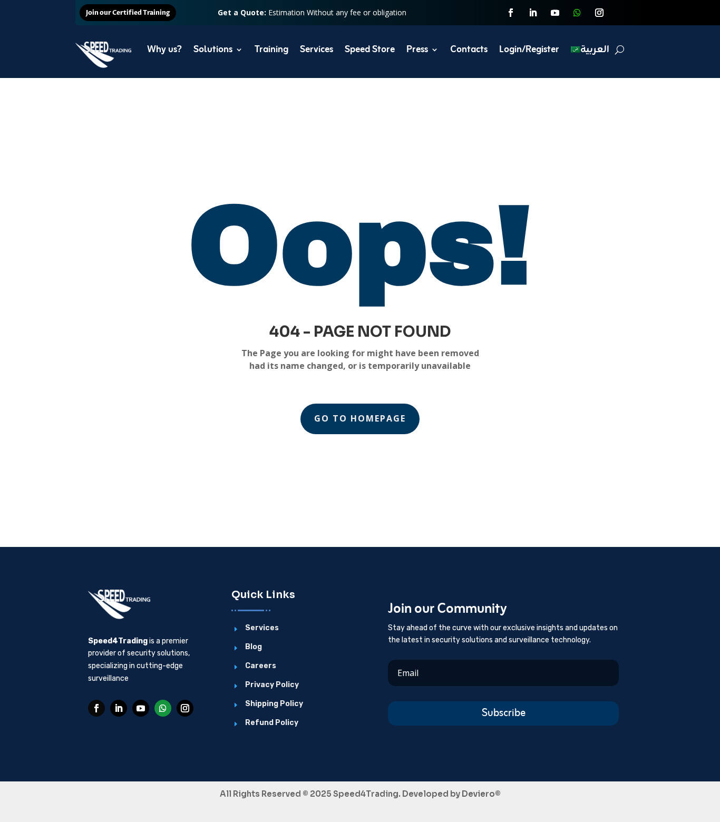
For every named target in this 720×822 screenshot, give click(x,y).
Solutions (212, 49)
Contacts (469, 49)
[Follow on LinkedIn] (532, 12)
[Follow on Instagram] (599, 12)
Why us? (164, 49)
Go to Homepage (360, 418)
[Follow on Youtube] (555, 12)
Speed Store (370, 49)
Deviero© (481, 794)
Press (417, 49)
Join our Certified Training (128, 12)
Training (271, 49)
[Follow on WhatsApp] (577, 12)
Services (316, 49)
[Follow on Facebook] (510, 12)
